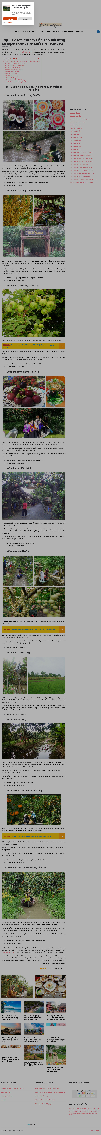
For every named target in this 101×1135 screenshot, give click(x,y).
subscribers (10, 22)
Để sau (25, 19)
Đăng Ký (10, 19)
